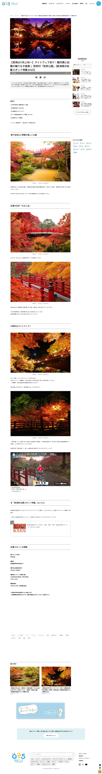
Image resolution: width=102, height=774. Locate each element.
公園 (47, 635)
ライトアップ (41, 635)
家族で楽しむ (53, 635)
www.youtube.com (16, 491)
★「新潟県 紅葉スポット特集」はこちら (22, 114)
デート (27, 635)
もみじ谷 (13, 635)
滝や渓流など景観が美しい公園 (20, 104)
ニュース (92, 3)
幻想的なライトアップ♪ (18, 111)
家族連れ (61, 635)
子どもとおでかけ (47, 759)
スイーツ (83, 143)
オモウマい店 (35, 761)
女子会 (61, 761)
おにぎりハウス (46, 764)
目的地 (81, 3)
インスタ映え (20, 635)
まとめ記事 (75, 3)
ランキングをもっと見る (82, 112)
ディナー (88, 146)
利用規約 (81, 760)
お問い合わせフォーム (51, 735)
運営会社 (81, 756)
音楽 (76, 152)
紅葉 (24, 638)
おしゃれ (89, 149)
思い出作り (14, 638)
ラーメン (89, 143)
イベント (67, 3)
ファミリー (34, 635)
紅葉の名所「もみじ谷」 (18, 108)
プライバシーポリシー (84, 758)
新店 (39, 764)
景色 (19, 638)
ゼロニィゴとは (83, 753)
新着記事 (44, 3)
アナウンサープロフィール (59, 759)
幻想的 (67, 635)
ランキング (51, 3)
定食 (49, 761)
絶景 (29, 638)
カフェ (82, 146)
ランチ (76, 146)
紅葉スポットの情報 (17, 118)
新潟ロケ (70, 759)
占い (86, 3)
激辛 (54, 764)
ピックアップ (60, 3)
